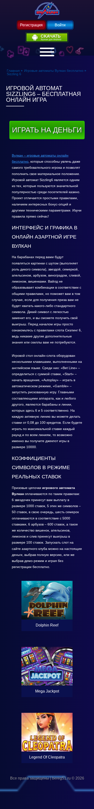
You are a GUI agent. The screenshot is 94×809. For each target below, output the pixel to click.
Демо (47, 586)
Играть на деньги (47, 130)
